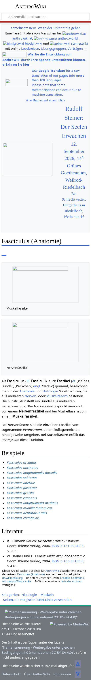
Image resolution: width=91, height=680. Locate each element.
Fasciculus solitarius (22, 477)
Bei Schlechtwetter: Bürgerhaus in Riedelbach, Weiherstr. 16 (74, 205)
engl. (37, 386)
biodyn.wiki (33, 43)
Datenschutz (11, 674)
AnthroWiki (30, 6)
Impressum (62, 674)
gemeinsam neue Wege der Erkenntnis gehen (46, 28)
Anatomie (27, 391)
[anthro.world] (45, 38)
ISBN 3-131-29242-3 (67, 545)
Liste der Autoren (71, 581)
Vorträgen (75, 48)
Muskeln (47, 594)
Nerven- (31, 396)
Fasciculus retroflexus (23, 518)
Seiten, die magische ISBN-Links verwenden (37, 599)
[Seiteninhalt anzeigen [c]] (4, 252)
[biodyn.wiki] (13, 43)
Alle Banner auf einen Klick (45, 100)
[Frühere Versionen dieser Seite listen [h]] (75, 252)
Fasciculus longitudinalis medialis (32, 503)
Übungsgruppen (53, 48)
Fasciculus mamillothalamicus (29, 508)
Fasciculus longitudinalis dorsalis (32, 472)
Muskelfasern (57, 396)
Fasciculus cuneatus (22, 498)
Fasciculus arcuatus (22, 462)
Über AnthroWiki (37, 674)
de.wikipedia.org (12, 578)
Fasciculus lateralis (21, 483)
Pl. (28, 381)
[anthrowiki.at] (74, 33)
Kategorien (10, 594)
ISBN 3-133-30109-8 (67, 561)
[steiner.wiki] (60, 43)
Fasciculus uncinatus (22, 467)
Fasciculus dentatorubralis (27, 513)
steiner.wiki (79, 43)
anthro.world (68, 38)
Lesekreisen (30, 48)
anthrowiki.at (22, 38)
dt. (74, 381)
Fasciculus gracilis (20, 492)
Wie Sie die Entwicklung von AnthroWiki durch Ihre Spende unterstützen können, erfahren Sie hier (44, 59)
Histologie (50, 391)
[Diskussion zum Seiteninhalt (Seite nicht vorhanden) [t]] (13, 252)
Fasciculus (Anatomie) (31, 574)
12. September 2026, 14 (74, 151)
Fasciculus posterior (22, 487)
